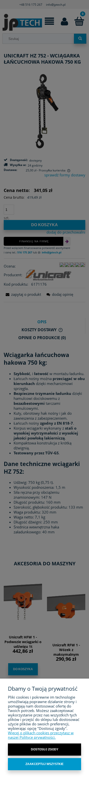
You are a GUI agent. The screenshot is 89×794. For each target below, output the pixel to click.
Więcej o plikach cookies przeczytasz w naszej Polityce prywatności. (41, 735)
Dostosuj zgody (44, 749)
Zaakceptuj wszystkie (44, 764)
